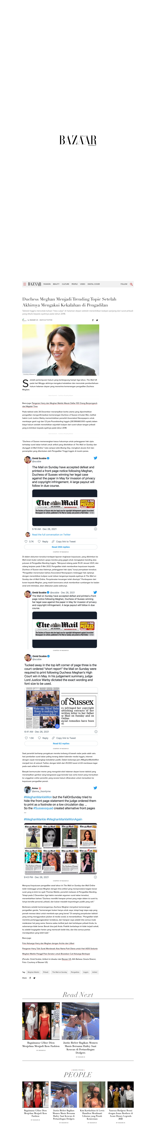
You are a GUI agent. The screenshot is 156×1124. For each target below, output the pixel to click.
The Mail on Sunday (59, 972)
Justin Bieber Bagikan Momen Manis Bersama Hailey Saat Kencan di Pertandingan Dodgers (80, 1048)
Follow (124, 284)
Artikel (94, 972)
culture (65, 284)
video (82, 284)
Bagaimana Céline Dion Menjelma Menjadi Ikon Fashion (41, 1045)
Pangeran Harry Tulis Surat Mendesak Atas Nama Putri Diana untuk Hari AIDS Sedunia (60, 948)
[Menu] (24, 284)
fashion (47, 284)
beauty (56, 284)
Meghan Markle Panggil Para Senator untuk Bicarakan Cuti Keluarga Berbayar (56, 954)
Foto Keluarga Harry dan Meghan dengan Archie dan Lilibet (48, 943)
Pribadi (45, 972)
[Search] (131, 284)
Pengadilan (75, 972)
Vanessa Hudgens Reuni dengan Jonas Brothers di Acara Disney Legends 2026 (120, 1115)
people (75, 284)
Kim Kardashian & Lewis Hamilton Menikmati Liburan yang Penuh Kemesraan (92, 1115)
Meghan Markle (33, 972)
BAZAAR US (42, 1050)
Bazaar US (34, 320)
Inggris (85, 972)
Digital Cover (94, 284)
